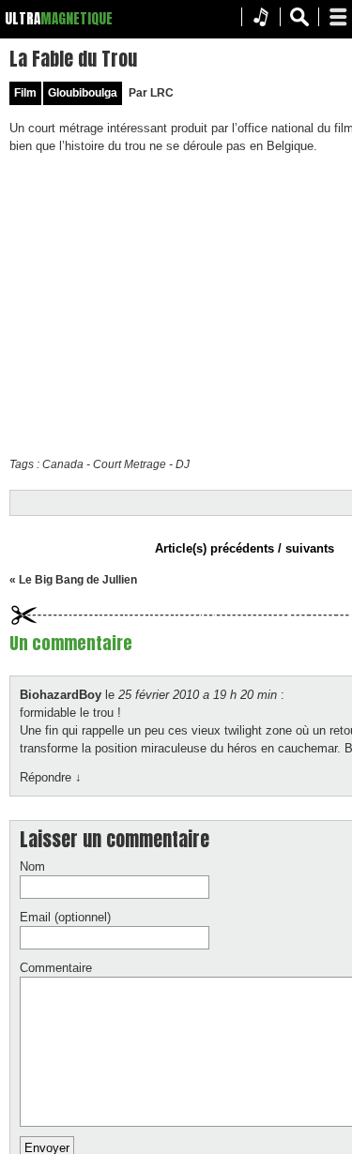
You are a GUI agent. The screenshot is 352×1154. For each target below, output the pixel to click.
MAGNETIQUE (76, 18)
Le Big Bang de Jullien (78, 579)
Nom (32, 866)
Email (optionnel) (65, 917)
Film (25, 92)
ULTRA (22, 18)
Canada (63, 464)
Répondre (51, 777)
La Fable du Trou (73, 58)
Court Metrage (129, 464)
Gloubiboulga (82, 92)
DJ (183, 464)
